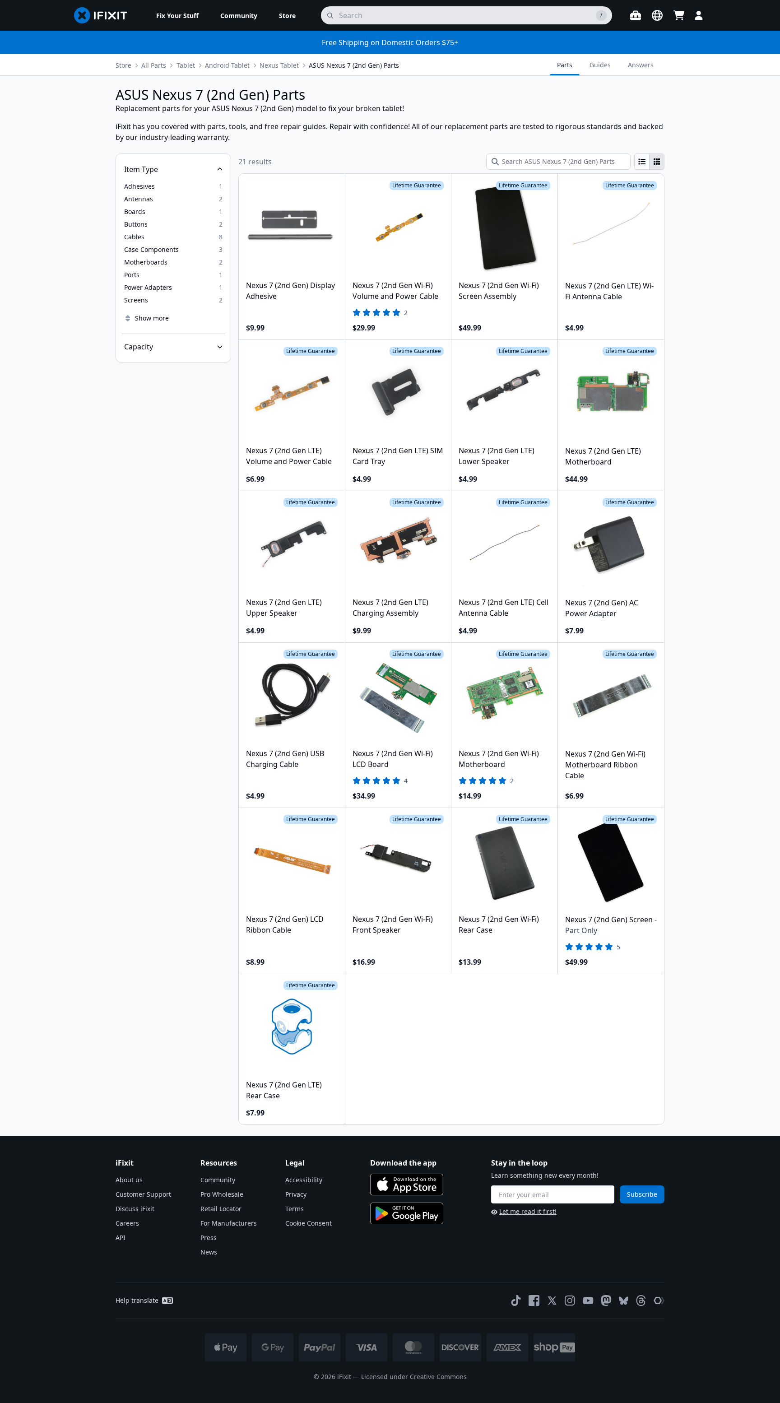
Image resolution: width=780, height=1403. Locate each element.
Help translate (137, 1300)
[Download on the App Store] (406, 1184)
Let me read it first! (528, 1211)
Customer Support (143, 1194)
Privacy (295, 1194)
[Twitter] (552, 1300)
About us (129, 1179)
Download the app (403, 1163)
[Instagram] (570, 1300)
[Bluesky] (623, 1300)
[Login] (699, 15)
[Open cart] (679, 15)
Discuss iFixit (135, 1208)
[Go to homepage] (104, 15)
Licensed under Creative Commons (414, 1376)
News (208, 1252)
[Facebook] (534, 1300)
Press (208, 1237)
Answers (641, 64)
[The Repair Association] (659, 1300)
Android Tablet (227, 65)
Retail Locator (220, 1208)
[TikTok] (516, 1300)
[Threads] (641, 1300)
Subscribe (642, 1194)
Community (217, 1179)
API (120, 1237)
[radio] (642, 161)
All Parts (153, 65)
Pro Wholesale (221, 1194)
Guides (600, 64)
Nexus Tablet (279, 65)
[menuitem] (177, 15)
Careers (127, 1223)
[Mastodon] (606, 1300)
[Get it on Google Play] (406, 1213)
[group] (649, 161)
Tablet (185, 65)
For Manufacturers (228, 1223)
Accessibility (303, 1179)
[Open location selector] (657, 15)
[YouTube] (588, 1300)
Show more (152, 318)
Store (123, 65)
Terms (294, 1208)
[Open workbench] (636, 15)
